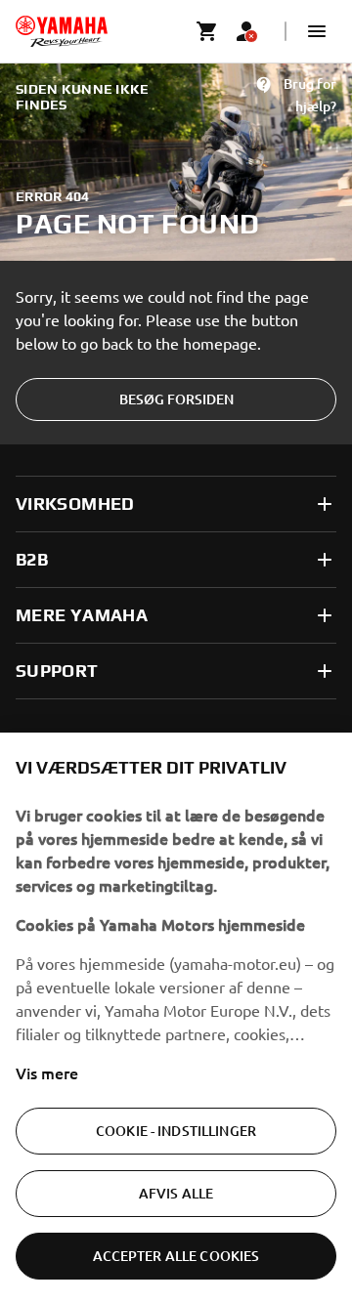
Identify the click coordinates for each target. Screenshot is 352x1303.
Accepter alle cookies (176, 1255)
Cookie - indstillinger (176, 1130)
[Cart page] (207, 31)
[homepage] (62, 31)
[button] (316, 31)
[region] (176, 1018)
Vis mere (47, 1072)
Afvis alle (176, 1193)
